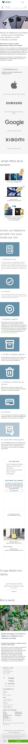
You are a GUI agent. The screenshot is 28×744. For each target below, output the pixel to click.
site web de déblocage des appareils (13, 331)
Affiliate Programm (7, 695)
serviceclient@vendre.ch (8, 671)
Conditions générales (7, 707)
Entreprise (5, 692)
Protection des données (8, 705)
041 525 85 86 (6, 669)
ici (1, 270)
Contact (5, 702)
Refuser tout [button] (5, 741)
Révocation (5, 703)
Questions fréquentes (8, 699)
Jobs (4, 693)
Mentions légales (7, 706)
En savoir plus (14, 490)
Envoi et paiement (7, 700)
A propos (5, 691)
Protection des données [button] (15, 737)
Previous (2, 587)
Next (26, 587)
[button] (22, 2)
